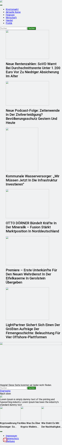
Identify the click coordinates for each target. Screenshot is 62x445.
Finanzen (10, 15)
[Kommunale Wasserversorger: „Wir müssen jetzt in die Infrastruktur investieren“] (34, 149)
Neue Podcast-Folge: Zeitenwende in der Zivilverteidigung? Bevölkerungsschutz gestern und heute (33, 116)
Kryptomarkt (12, 9)
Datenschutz (12, 438)
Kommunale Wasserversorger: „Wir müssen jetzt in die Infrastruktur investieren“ (32, 180)
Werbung (10, 441)
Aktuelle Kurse (13, 12)
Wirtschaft (11, 17)
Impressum (11, 435)
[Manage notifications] (5, 439)
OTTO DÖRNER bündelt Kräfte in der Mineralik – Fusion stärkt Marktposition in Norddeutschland (32, 227)
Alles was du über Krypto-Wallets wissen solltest (30, 427)
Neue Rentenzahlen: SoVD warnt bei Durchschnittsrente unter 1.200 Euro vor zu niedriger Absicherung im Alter (33, 70)
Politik (9, 23)
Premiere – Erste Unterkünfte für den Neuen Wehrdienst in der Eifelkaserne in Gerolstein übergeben (31, 276)
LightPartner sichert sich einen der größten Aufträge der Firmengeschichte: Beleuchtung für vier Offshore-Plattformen (33, 331)
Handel (9, 20)
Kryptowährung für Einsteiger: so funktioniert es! (10, 427)
